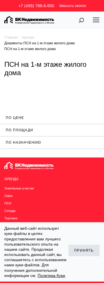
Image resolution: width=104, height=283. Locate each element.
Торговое (11, 218)
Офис (8, 195)
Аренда (28, 37)
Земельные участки (19, 188)
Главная (11, 37)
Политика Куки (51, 275)
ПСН (7, 203)
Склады (10, 210)
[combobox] (52, 118)
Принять (84, 250)
